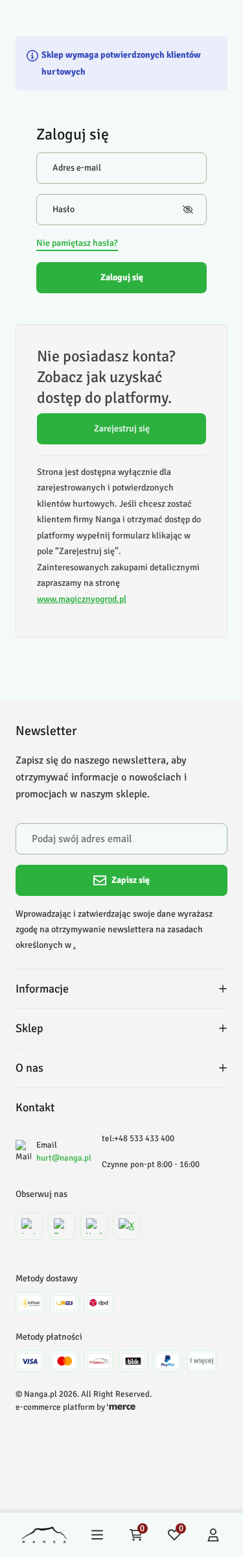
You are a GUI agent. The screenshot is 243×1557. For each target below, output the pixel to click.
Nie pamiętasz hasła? (77, 242)
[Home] (44, 1535)
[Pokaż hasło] (188, 210)
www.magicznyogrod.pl (81, 599)
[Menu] (97, 1535)
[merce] (121, 1407)
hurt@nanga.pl (63, 1158)
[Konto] (213, 1535)
